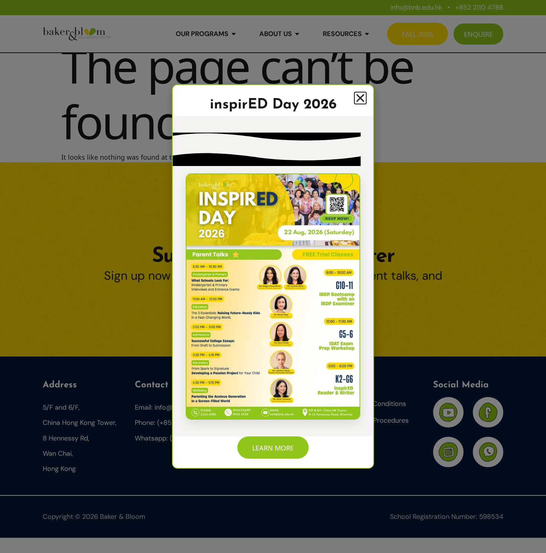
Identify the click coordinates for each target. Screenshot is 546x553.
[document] (273, 276)
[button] (360, 98)
